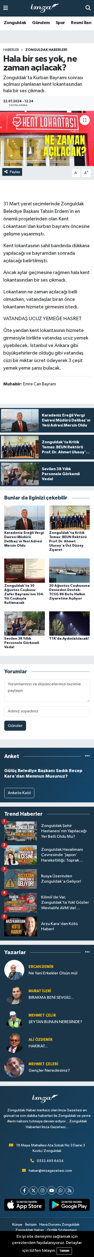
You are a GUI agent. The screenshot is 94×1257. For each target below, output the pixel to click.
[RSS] (69, 1190)
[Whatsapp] (60, 1190)
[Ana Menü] (5, 8)
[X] (33, 1190)
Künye (17, 1224)
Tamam (64, 1250)
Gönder (15, 726)
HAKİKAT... (38, 1046)
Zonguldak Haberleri (46, 50)
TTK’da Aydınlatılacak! (69, 638)
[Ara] (88, 8)
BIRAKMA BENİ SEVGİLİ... (51, 997)
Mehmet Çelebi (43, 1064)
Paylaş (15, 172)
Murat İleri (40, 991)
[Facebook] (24, 1190)
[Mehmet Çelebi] (14, 1067)
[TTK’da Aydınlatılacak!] (69, 623)
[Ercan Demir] (14, 970)
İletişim (31, 1224)
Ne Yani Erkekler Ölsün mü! (53, 973)
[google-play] (69, 1206)
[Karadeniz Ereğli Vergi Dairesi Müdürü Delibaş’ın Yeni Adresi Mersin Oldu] (24, 518)
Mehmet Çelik (42, 1015)
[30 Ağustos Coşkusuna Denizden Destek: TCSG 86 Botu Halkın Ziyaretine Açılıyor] (69, 570)
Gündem (41, 23)
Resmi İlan (81, 23)
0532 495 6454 (50, 1161)
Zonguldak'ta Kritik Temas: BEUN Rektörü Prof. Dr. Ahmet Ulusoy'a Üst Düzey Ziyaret (68, 541)
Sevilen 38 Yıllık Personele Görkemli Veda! (21, 643)
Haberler (11, 50)
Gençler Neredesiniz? (49, 1070)
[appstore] (24, 1206)
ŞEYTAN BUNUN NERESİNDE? (55, 1022)
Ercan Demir (41, 967)
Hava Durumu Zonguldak (59, 1224)
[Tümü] (87, 756)
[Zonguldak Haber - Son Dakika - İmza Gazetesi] (47, 8)
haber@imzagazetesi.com (50, 1170)
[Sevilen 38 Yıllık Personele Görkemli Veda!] (24, 623)
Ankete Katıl (19, 793)
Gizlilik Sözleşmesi (62, 1230)
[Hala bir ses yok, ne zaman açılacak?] (47, 138)
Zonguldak (15, 23)
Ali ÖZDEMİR (40, 1040)
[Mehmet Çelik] (14, 1019)
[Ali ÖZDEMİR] (14, 1043)
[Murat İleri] (14, 994)
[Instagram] (42, 1190)
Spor (60, 23)
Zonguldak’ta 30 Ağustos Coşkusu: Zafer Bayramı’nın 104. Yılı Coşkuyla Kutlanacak (24, 594)
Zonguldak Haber (29, 1230)
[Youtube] (51, 1190)
